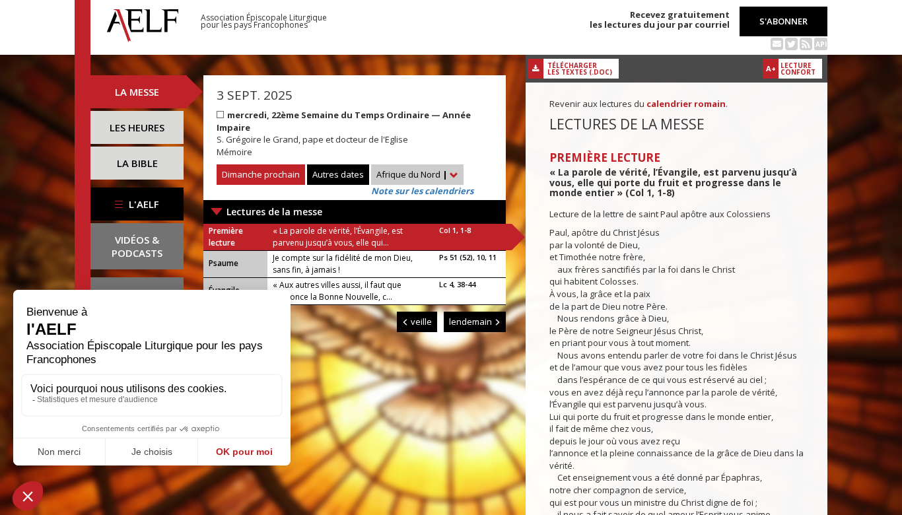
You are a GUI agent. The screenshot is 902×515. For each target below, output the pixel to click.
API (821, 44)
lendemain (471, 321)
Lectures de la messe (274, 211)
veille (420, 321)
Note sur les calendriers (422, 191)
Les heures (137, 127)
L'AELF (142, 204)
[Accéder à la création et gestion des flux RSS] (806, 43)
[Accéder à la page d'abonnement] (777, 43)
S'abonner (783, 21)
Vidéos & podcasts (137, 246)
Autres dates (338, 174)
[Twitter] (791, 43)
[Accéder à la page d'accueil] (142, 22)
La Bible (137, 163)
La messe (137, 91)
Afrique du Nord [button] (412, 174)
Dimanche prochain (261, 174)
